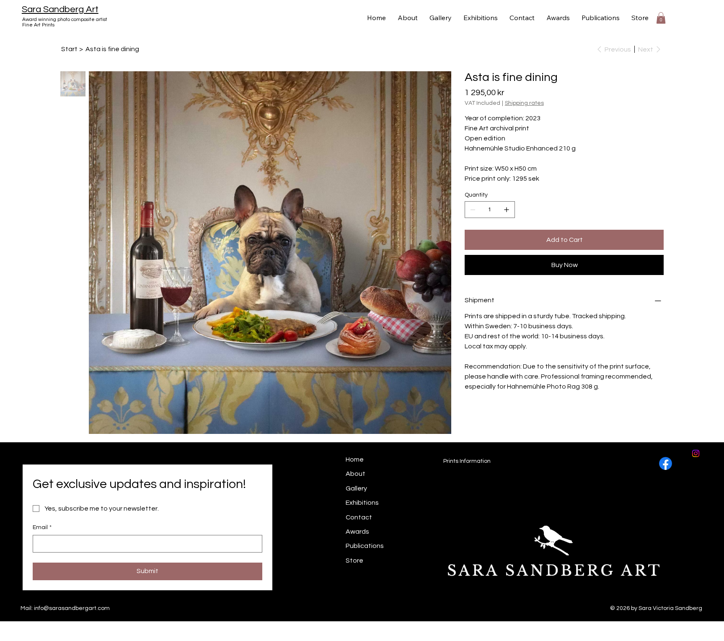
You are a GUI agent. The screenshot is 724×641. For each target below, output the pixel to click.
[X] (279, 603)
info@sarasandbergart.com (72, 608)
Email (42, 527)
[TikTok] (347, 603)
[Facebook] (665, 463)
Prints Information (467, 461)
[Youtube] (325, 603)
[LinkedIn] (302, 603)
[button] (661, 17)
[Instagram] (234, 603)
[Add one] (506, 209)
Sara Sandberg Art (60, 9)
